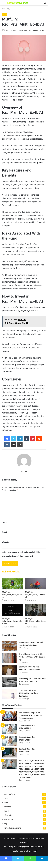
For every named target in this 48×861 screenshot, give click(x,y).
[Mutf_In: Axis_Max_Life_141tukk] (12, 584)
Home (6, 9)
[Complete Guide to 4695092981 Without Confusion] (9, 694)
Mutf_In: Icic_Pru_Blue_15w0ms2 (35, 594)
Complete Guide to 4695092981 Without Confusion (28, 693)
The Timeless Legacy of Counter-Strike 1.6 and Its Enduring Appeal (30, 715)
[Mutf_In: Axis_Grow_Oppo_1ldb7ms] (12, 610)
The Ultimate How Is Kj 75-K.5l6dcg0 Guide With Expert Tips (32, 657)
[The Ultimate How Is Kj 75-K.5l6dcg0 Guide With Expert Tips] (9, 658)
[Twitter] (13, 438)
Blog (5, 824)
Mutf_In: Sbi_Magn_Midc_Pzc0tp (35, 621)
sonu (7, 30)
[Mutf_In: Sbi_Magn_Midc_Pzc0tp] (35, 610)
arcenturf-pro (9, 794)
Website (5, 542)
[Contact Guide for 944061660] (9, 752)
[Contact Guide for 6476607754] (9, 729)
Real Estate (8, 819)
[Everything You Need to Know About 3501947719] (9, 682)
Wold (6, 802)
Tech (13, 9)
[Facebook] (7, 438)
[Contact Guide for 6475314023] (9, 741)
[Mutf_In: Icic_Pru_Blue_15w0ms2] (35, 584)
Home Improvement (12, 828)
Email (5, 532)
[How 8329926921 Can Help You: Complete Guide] (9, 646)
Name (5, 522)
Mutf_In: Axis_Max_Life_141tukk (12, 594)
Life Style (8, 815)
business (7, 807)
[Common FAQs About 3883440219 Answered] (9, 670)
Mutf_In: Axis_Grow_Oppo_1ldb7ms (12, 621)
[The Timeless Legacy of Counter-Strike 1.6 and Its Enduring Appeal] (9, 716)
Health (6, 811)
